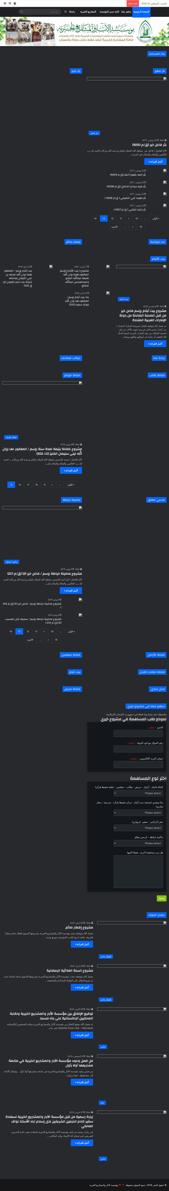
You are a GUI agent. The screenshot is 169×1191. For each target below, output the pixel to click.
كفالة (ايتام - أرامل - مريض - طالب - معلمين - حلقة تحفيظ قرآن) (129, 787)
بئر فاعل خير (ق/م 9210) (149, 145)
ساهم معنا (126, 11)
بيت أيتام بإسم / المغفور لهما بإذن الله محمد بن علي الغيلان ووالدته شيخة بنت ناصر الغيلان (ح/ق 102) (17, 278)
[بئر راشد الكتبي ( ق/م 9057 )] (165, 205)
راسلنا (72, 11)
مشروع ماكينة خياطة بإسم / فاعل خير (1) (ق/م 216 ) (32, 605)
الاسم (155, 727)
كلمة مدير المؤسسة (109, 11)
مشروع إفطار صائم (79, 927)
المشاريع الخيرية (88, 11)
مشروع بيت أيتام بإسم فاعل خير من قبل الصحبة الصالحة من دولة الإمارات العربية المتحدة (142, 315)
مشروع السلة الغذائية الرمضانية (70, 970)
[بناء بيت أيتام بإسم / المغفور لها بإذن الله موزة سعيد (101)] (108, 293)
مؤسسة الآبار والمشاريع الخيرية (103, 1185)
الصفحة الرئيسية (141, 11)
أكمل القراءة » (155, 161)
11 (121, 218)
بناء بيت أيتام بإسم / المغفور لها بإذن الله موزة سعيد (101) (77, 301)
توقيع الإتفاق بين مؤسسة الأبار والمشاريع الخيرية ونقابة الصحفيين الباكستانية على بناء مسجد (51, 1016)
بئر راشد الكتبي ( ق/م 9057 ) (130, 209)
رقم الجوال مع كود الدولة (145, 742)
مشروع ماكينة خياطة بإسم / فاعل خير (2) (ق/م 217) (44, 573)
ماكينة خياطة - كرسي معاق (149, 837)
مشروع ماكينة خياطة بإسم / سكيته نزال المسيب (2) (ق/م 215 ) (33, 621)
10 (136, 218)
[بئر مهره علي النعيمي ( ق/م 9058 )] (165, 193)
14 (95, 218)
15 (141, 226)
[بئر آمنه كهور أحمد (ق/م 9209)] (165, 170)
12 (112, 218)
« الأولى (155, 218)
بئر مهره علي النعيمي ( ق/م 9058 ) (125, 197)
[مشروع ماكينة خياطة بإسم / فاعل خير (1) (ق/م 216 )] (80, 599)
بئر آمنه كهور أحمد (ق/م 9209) (128, 174)
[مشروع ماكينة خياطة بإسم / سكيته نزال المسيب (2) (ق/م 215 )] (80, 615)
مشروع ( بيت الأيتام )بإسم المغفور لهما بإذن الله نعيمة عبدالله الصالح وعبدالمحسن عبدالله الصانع (74, 278)
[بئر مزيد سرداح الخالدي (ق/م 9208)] (165, 182)
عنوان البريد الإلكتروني (146, 758)
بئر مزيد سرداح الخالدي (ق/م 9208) (126, 186)
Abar (162, 140)
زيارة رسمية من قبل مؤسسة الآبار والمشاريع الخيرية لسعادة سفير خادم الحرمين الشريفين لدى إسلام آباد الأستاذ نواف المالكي (49, 1121)
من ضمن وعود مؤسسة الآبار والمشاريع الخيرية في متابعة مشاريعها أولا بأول (51, 1063)
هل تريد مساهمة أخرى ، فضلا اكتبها (145, 852)
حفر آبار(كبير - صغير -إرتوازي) (147, 821)
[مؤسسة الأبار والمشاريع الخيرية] (84, 31)
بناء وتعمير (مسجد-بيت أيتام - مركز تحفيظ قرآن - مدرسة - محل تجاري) (130, 804)
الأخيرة (115, 226)
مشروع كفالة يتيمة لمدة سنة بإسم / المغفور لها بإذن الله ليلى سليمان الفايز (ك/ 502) (42, 451)
